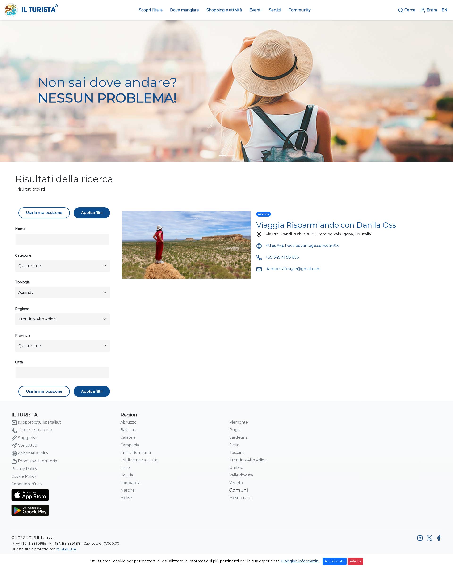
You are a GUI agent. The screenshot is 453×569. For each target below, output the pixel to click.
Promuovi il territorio (37, 461)
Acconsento (334, 561)
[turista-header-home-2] (230, 155)
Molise (126, 498)
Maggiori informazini (300, 561)
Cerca (409, 10)
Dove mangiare (184, 10)
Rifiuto (355, 561)
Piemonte (238, 422)
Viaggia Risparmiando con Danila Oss (326, 224)
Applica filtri (91, 212)
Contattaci (28, 445)
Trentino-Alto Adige (248, 460)
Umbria (236, 467)
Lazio (125, 467)
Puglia (235, 430)
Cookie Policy (23, 476)
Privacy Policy (24, 469)
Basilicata (129, 430)
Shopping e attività (224, 10)
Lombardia (130, 482)
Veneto (236, 482)
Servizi (275, 10)
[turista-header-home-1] (222, 155)
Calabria (127, 437)
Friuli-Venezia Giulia (138, 460)
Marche (127, 490)
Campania (129, 445)
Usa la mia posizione (44, 212)
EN (444, 10)
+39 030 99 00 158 (35, 430)
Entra (432, 10)
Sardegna (238, 437)
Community (300, 10)
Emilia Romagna (135, 452)
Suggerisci (28, 438)
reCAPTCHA (66, 549)
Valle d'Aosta (241, 475)
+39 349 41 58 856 (282, 257)
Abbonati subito (33, 453)
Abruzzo (128, 422)
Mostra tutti (240, 498)
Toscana (237, 452)
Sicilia (234, 445)
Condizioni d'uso (26, 484)
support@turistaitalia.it (39, 422)
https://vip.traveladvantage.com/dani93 (302, 245)
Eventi (255, 10)
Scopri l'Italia (151, 10)
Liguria (126, 475)
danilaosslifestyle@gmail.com (293, 269)
